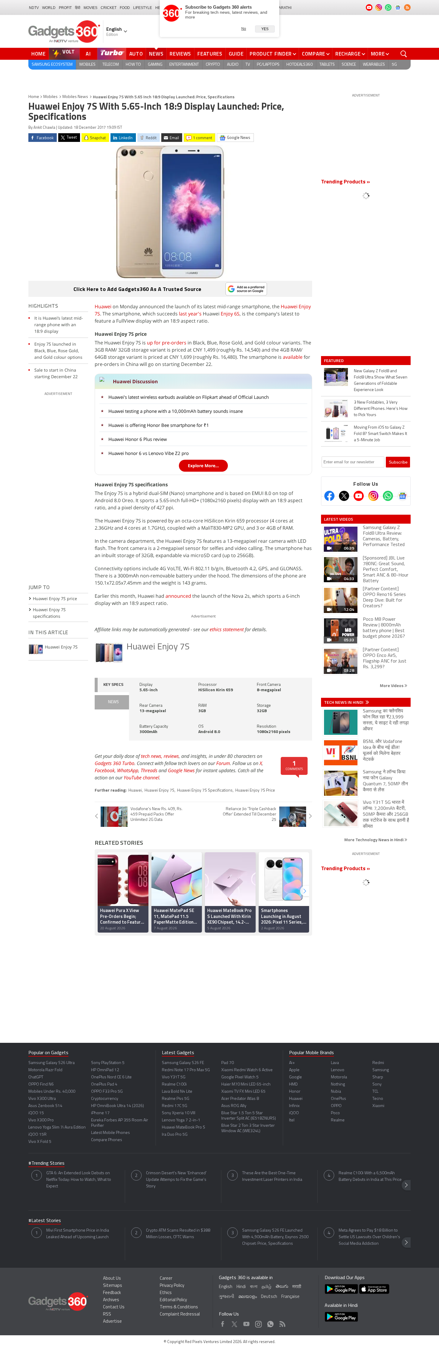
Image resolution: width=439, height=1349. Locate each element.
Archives (111, 1300)
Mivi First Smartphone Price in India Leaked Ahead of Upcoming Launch (77, 1233)
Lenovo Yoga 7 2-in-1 (181, 1120)
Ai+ (292, 1063)
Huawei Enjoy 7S (158, 647)
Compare (313, 54)
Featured (334, 361)
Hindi (241, 1287)
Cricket (108, 8)
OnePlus (338, 1099)
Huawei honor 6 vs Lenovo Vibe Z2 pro (148, 453)
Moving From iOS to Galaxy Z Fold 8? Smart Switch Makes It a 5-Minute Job (380, 433)
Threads (149, 770)
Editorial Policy (173, 1300)
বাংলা (253, 1287)
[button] (304, 891)
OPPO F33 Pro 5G (107, 1091)
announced (178, 596)
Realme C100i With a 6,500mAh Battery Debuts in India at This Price (370, 1176)
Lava (335, 1063)
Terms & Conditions (179, 1307)
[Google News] (402, 496)
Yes (264, 29)
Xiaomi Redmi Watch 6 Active (247, 1070)
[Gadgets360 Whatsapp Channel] (388, 496)
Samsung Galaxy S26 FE (183, 1063)
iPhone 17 (100, 1113)
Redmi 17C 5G (174, 1106)
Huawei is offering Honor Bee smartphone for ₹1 (158, 425)
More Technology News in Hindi (374, 839)
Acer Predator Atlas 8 (240, 1099)
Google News (181, 770)
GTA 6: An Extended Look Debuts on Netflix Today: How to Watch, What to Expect (78, 1180)
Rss (282, 1323)
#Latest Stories (44, 1220)
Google (295, 1077)
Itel (291, 1120)
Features (209, 54)
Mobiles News (75, 97)
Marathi (283, 8)
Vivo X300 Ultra (42, 1099)
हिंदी (77, 8)
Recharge (348, 54)
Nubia (336, 1091)
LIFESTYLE (142, 8)
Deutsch (269, 1297)
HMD (293, 1084)
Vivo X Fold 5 (39, 1142)
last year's (190, 313)
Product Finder (271, 54)
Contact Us (114, 1307)
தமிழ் (266, 1287)
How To (133, 64)
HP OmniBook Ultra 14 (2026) (117, 1106)
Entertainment (184, 64)
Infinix (294, 1106)
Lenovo (337, 1070)
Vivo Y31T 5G (173, 1077)
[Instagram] (373, 496)
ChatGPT (35, 1077)
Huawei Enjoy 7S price (55, 598)
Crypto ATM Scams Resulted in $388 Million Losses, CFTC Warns (178, 1233)
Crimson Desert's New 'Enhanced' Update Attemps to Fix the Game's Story (176, 1180)
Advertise (112, 1321)
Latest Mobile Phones (110, 1133)
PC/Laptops (268, 64)
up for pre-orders (166, 342)
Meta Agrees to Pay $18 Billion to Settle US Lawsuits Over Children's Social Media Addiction (369, 1237)
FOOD (125, 8)
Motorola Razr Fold (45, 1070)
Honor (294, 1091)
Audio (233, 64)
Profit (65, 8)
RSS (107, 1314)
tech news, (152, 756)
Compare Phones (106, 1140)
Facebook (105, 770)
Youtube (246, 1323)
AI (88, 54)
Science (349, 64)
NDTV (34, 8)
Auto (136, 54)
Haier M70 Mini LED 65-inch (246, 1084)
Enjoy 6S (230, 313)
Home (38, 54)
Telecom (110, 64)
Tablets (327, 64)
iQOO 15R (37, 1134)
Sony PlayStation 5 (108, 1063)
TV (247, 64)
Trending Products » (345, 182)
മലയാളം (247, 1297)
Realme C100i (174, 1084)
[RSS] (407, 7)
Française (290, 1297)
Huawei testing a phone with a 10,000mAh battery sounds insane (175, 411)
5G (394, 64)
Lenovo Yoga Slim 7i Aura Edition (57, 1127)
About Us (112, 1278)
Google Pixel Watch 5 (240, 1077)
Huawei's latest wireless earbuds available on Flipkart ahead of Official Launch (188, 397)
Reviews (180, 54)
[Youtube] (359, 496)
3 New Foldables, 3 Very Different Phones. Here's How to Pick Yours (381, 408)
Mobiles (87, 64)
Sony (377, 1084)
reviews (171, 756)
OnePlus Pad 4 (104, 1084)
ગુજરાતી (226, 1297)
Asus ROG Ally (233, 1106)
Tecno (377, 1099)
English (225, 1287)
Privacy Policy (172, 1286)
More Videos (392, 685)
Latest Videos (338, 519)
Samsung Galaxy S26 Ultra (51, 1063)
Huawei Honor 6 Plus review (137, 439)
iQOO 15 (36, 1113)
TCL (375, 1091)
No (243, 29)
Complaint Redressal (180, 1314)
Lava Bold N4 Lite (177, 1091)
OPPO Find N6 (41, 1084)
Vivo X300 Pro (41, 1120)
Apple (294, 1070)
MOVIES (90, 8)
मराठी (296, 1287)
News (156, 54)
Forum (223, 763)
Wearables (374, 64)
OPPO (336, 1106)
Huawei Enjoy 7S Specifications (205, 790)
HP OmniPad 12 (105, 1070)
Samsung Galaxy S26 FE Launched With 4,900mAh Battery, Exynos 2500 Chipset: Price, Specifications (275, 1237)
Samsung (380, 1070)
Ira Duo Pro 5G (175, 1134)
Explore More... (203, 465)
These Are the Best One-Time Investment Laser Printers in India (272, 1176)
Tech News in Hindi (344, 702)
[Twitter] (344, 496)
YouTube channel (141, 777)
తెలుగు (282, 1286)
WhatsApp (127, 770)
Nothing (338, 1084)
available (293, 357)
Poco (335, 1113)
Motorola (339, 1077)
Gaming (155, 64)
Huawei (103, 306)
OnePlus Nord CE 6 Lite (111, 1077)
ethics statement (227, 629)
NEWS (113, 702)
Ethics (166, 1293)
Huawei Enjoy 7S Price (255, 790)
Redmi (378, 1063)
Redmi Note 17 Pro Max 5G (186, 1070)
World (49, 8)
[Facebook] (329, 496)
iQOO (294, 1113)
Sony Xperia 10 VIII (178, 1113)
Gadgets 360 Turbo (114, 763)
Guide (236, 54)
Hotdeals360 (299, 64)
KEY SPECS (113, 685)
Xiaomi (378, 1106)
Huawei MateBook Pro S (183, 1127)
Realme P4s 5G (175, 1099)
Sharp (377, 1077)
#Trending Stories (46, 1163)
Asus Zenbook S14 (45, 1106)
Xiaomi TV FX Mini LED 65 (243, 1091)
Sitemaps (112, 1286)
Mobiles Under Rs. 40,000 (51, 1091)
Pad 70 (227, 1063)
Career (166, 1278)
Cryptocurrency (104, 1099)
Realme (338, 1120)
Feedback (112, 1293)
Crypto (213, 64)
